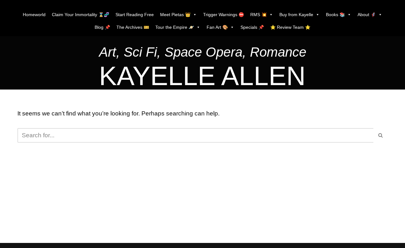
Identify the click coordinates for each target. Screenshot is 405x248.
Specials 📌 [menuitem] (252, 27)
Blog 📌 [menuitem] (102, 27)
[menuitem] (202, 54)
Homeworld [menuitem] (34, 14)
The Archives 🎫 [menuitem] (132, 27)
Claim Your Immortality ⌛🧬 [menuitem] (80, 14)
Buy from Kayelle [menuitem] (296, 14)
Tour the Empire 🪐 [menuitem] (174, 27)
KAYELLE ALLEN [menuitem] (202, 76)
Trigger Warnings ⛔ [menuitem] (223, 14)
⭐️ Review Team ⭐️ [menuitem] (290, 27)
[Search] (380, 135)
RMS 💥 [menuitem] (258, 14)
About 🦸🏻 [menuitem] (367, 14)
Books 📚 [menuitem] (335, 14)
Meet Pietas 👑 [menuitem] (175, 14)
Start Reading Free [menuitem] (134, 14)
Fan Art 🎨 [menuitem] (217, 27)
